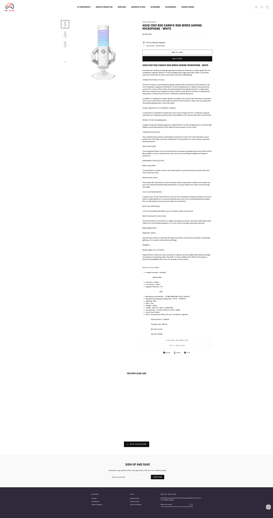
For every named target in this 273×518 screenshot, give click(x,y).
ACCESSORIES (171, 7)
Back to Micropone (138, 444)
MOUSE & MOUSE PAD (104, 7)
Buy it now (177, 59)
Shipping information (177, 340)
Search (94, 498)
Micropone (152, 22)
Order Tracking (96, 505)
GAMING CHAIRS (187, 7)
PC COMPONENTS (84, 7)
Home (144, 22)
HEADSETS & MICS (138, 7)
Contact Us (95, 501)
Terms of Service (136, 505)
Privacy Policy (134, 501)
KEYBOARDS (155, 7)
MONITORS (122, 7)
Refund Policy (134, 498)
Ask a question (177, 345)
